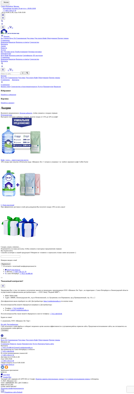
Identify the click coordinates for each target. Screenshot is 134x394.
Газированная (21, 38)
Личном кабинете (25, 113)
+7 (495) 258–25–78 (19, 272)
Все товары (5, 38)
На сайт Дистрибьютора (9, 324)
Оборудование (52, 38)
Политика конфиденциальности (12, 388)
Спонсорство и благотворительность (24, 86)
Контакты (4, 44)
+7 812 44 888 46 (18, 308)
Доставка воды (9, 52)
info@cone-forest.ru (13, 270)
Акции (3, 46)
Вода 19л (12, 38)
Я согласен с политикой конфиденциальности (19, 266)
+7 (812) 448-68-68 (7, 351)
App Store (6, 375)
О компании (5, 40)
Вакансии (11, 42)
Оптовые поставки (35, 52)
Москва (16, 6)
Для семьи (30, 38)
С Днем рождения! (7, 205)
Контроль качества (15, 55)
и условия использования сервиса (78, 379)
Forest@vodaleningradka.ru (19, 310)
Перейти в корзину (7, 103)
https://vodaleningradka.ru (52, 301)
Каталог (6, 36)
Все (2, 52)
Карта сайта (49, 344)
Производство (6, 53)
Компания (4, 42)
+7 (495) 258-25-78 (9, 10)
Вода (2, 55)
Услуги (3, 50)
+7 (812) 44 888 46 (7, 347)
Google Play (7, 377)
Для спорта (38, 38)
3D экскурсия (38, 55)
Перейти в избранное (8, 95)
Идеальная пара (6, 115)
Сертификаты (27, 55)
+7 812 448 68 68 (56, 314)
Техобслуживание (21, 52)
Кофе (45, 38)
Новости (4, 48)
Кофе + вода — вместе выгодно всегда (14, 160)
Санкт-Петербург (7, 6)
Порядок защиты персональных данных (50, 379)
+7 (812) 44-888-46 (26, 273)
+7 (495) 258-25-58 (7, 361)
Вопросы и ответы (22, 42)
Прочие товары (63, 38)
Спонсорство (34, 42)
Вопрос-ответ (6, 86)
